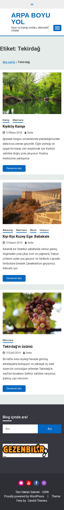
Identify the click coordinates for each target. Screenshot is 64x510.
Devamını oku (14, 168)
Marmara (18, 120)
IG (44, 483)
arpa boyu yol (30, 19)
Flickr (21, 483)
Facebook (36, 483)
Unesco (44, 230)
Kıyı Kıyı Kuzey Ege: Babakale (26, 236)
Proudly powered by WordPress (24, 496)
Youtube (28, 483)
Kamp (6, 120)
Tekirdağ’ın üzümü (18, 346)
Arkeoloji (8, 230)
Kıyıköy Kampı (14, 126)
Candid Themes (37, 500)
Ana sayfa (9, 62)
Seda (30, 132)
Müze (33, 230)
